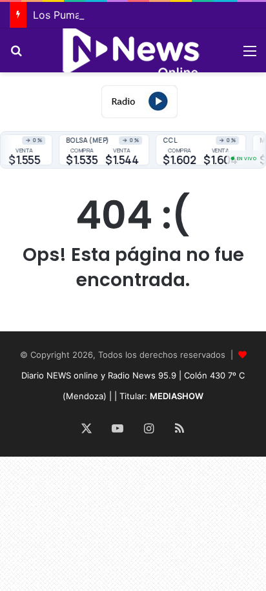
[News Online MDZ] (133, 50)
